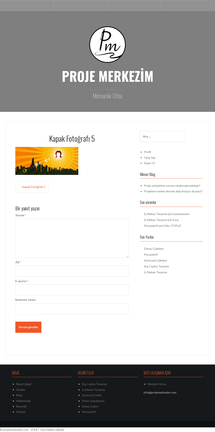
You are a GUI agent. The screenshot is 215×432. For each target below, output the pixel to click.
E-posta (21, 281)
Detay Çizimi (90, 406)
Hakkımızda (23, 401)
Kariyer (21, 412)
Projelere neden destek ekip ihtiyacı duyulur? (173, 191)
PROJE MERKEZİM (107, 76)
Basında (21, 406)
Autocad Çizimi (91, 395)
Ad (18, 262)
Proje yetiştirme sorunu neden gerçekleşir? (172, 185)
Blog (19, 395)
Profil (147, 152)
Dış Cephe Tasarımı (156, 266)
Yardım (20, 389)
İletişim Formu (157, 384)
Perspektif (151, 225)
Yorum (20, 215)
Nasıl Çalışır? (24, 384)
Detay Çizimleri (154, 248)
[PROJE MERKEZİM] (107, 44)
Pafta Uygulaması (93, 401)
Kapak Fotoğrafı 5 (33, 187)
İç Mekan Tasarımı (155, 214)
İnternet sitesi (25, 299)
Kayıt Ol (149, 163)
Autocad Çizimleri (155, 260)
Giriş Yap (150, 157)
